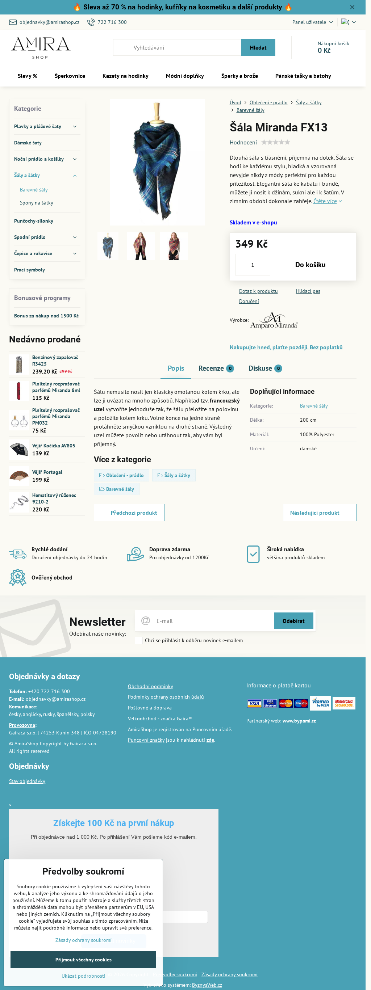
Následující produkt (314, 512)
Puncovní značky (146, 740)
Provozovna (22, 725)
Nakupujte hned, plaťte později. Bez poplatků (286, 347)
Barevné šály (314, 406)
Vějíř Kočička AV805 (53, 445)
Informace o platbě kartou (278, 685)
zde (210, 740)
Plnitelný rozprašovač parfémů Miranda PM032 (56, 416)
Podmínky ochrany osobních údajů (166, 697)
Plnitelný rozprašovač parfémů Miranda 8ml (56, 386)
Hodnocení (243, 142)
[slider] (275, 142)
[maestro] (301, 706)
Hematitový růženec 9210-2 (54, 498)
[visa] (254, 706)
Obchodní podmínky (150, 686)
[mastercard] (286, 706)
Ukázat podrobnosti (83, 976)
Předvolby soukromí (175, 974)
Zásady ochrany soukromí (229, 974)
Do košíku (310, 264)
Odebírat (294, 620)
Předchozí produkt (134, 512)
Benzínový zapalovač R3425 (55, 360)
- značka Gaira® (175, 718)
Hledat (258, 47)
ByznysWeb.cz (207, 985)
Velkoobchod (142, 718)
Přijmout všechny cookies (83, 959)
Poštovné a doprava (150, 707)
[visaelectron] (270, 706)
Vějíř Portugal (47, 472)
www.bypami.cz (299, 720)
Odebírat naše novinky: (97, 633)
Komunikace (22, 706)
